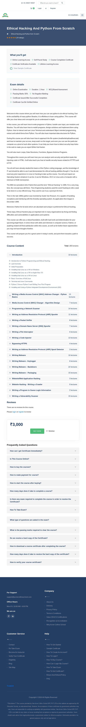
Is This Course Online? (19, 459)
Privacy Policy (51, 609)
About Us (49, 602)
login (14, 412)
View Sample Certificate (23, 68)
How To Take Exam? (18, 510)
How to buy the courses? (20, 467)
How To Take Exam (53, 667)
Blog (10, 664)
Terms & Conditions (53, 613)
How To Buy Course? (54, 660)
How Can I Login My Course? (57, 664)
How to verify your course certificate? (26, 562)
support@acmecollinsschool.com (19, 597)
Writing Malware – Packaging (44, 373)
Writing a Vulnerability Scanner (44, 396)
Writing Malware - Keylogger (44, 361)
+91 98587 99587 (29, 3)
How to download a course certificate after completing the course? (38, 546)
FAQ (48, 679)
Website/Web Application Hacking (44, 379)
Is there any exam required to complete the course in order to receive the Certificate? (40, 500)
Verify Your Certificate (17, 656)
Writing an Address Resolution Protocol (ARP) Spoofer (44, 315)
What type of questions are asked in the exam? (29, 520)
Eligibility (12, 660)
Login (40, 8)
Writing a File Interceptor (44, 332)
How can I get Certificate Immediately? (26, 451)
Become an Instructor (17, 652)
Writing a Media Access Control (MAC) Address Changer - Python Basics (43, 295)
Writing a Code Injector (44, 338)
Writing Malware (44, 355)
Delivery (49, 606)
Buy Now (37, 431)
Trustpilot (10, 686)
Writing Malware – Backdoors (44, 367)
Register (53, 8)
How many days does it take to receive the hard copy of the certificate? (39, 554)
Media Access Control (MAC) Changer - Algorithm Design (44, 303)
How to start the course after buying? (25, 483)
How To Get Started (53, 645)
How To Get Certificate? (55, 671)
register (21, 412)
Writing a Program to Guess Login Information (44, 390)
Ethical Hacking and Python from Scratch (25, 34)
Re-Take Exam (14, 648)
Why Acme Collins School (56, 625)
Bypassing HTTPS (44, 344)
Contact (11, 645)
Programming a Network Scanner (44, 309)
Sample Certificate (53, 648)
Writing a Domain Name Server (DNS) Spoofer (44, 326)
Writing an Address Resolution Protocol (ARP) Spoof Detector (44, 349)
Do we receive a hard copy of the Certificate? (29, 538)
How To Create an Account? (56, 652)
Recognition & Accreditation (56, 621)
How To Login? (52, 656)
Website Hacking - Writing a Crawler (44, 384)
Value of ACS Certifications (56, 617)
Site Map (12, 667)
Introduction (44, 255)
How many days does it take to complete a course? (31, 491)
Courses (74, 15)
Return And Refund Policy (56, 675)
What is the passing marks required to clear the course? (33, 530)
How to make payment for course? (24, 475)
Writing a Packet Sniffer (44, 320)
